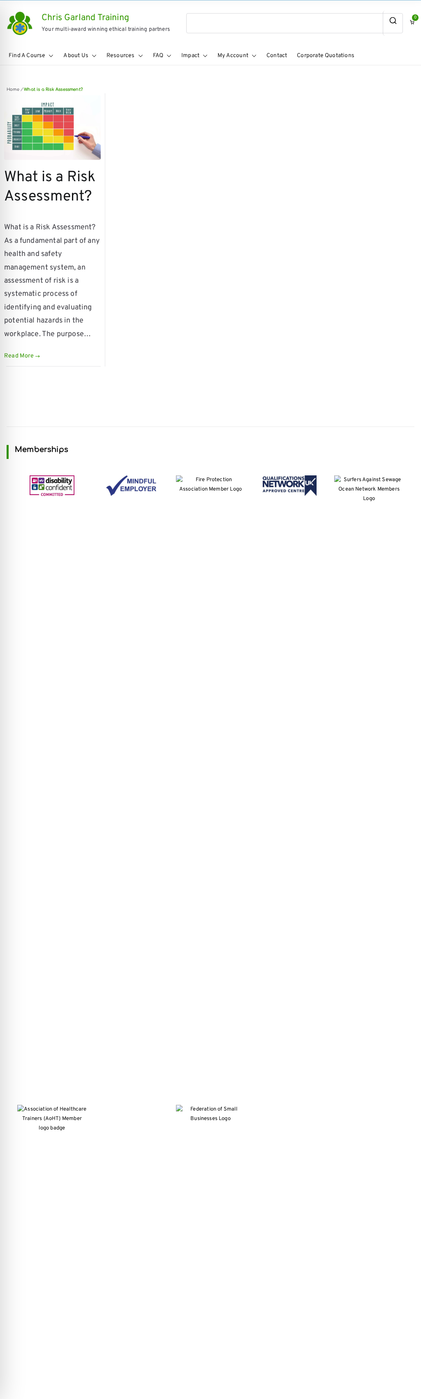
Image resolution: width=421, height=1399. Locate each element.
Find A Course (27, 55)
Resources (120, 55)
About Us (75, 55)
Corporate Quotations (325, 55)
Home (13, 89)
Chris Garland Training (85, 17)
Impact (190, 55)
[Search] (393, 23)
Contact (276, 55)
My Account (232, 55)
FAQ (158, 55)
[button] (49, 56)
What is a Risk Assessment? (50, 187)
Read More (19, 356)
